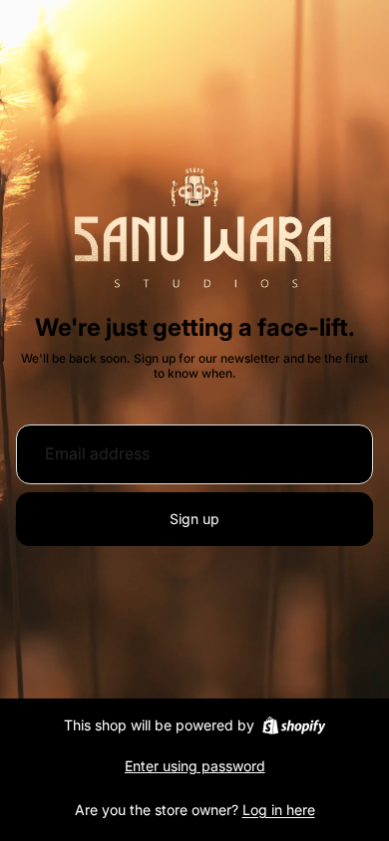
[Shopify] (293, 725)
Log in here (278, 809)
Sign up (194, 518)
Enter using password (195, 765)
